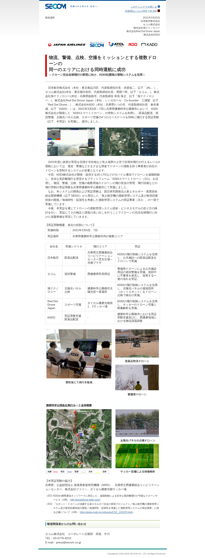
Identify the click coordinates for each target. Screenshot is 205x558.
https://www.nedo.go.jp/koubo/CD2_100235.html (106, 512)
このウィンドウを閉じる (144, 6)
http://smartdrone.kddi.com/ (84, 499)
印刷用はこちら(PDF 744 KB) (141, 11)
